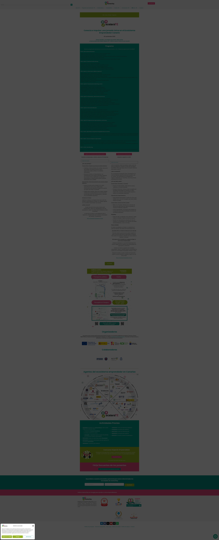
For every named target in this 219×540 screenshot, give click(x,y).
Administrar (28, 536)
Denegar (18, 536)
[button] (33, 525)
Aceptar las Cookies (6, 536)
